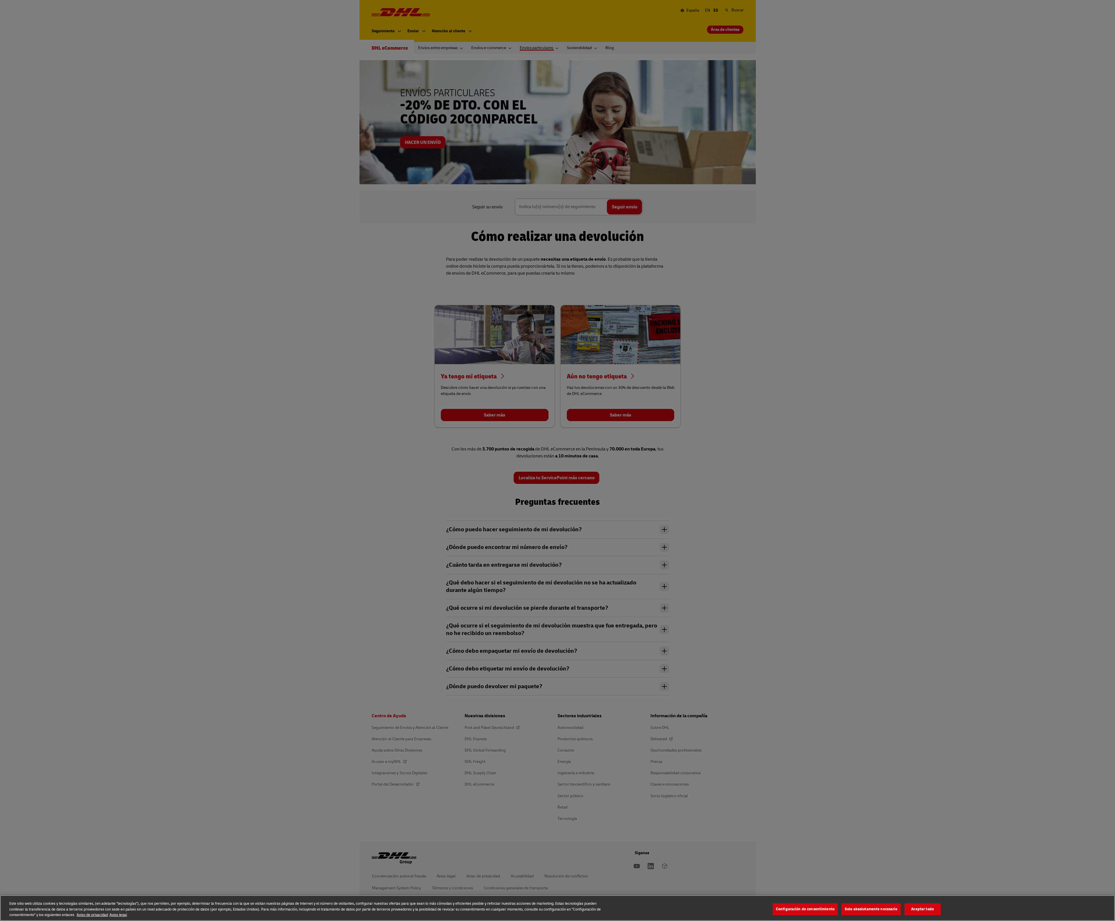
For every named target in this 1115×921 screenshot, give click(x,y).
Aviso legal (118, 915)
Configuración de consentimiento (805, 909)
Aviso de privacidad (92, 915)
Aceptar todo (922, 909)
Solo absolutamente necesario (871, 909)
